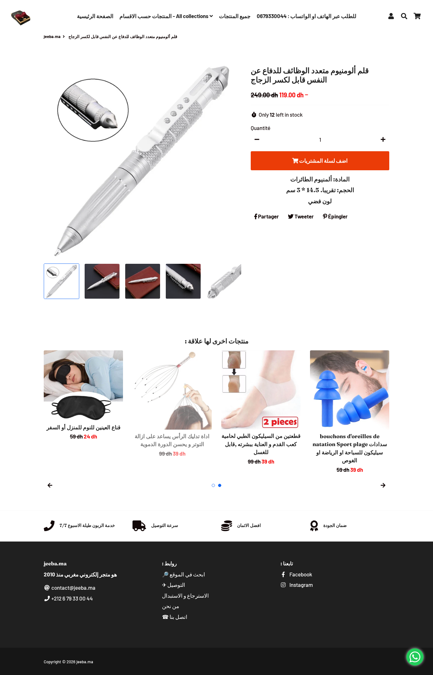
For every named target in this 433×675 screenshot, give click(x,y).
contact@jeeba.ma (72, 587)
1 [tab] (213, 485)
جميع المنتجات (235, 16)
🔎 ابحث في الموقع (183, 574)
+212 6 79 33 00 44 (71, 598)
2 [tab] (219, 485)
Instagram (300, 584)
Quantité (260, 128)
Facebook (300, 574)
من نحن (170, 606)
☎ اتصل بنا (174, 616)
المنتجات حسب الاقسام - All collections (165, 16)
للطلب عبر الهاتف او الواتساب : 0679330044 (306, 16)
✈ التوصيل (173, 584)
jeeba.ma (52, 36)
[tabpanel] (83, 395)
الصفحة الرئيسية (95, 16)
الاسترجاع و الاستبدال (185, 595)
